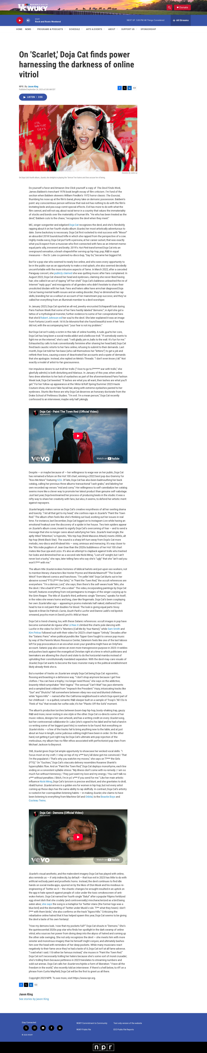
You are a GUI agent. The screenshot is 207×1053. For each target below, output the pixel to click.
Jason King (33, 86)
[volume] (28, 20)
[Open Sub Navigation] (33, 29)
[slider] (32, 20)
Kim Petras (35, 632)
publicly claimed (63, 273)
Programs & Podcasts (50, 29)
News (28, 29)
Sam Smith (114, 628)
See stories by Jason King (34, 999)
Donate (183, 7)
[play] (19, 20)
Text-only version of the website (127, 1023)
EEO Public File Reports (123, 1030)
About (111, 29)
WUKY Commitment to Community (91, 1023)
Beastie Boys (108, 796)
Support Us (128, 29)
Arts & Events (94, 29)
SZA (59, 479)
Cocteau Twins (37, 800)
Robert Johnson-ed (51, 317)
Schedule (74, 29)
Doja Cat (74, 224)
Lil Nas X (74, 625)
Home (19, 29)
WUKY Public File (83, 1030)
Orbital (89, 796)
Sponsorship (148, 29)
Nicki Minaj (46, 781)
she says (47, 904)
